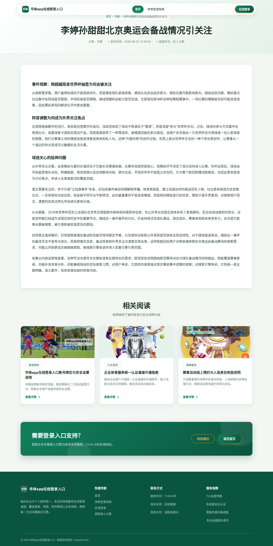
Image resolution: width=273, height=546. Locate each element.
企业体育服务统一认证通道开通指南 (131, 372)
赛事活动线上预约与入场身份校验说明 (212, 372)
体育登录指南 (155, 9)
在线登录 (244, 9)
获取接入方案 (103, 514)
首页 (138, 9)
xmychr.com (81, 540)
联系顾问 (203, 439)
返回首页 (229, 439)
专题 (117, 16)
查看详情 (32, 397)
